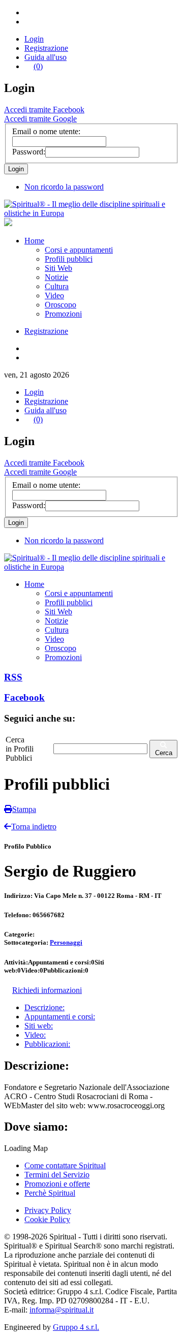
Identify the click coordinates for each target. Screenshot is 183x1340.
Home (34, 240)
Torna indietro (33, 826)
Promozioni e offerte (57, 1183)
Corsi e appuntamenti (79, 249)
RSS (13, 677)
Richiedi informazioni (47, 990)
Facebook (24, 697)
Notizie (56, 277)
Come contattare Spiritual (65, 1165)
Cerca (163, 753)
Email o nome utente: (46, 131)
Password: (28, 151)
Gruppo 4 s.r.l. (76, 1327)
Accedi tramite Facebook (44, 109)
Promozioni (63, 313)
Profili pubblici (69, 259)
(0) (38, 66)
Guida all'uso (45, 57)
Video (54, 295)
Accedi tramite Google (40, 118)
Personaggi (66, 942)
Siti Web (58, 268)
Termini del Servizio (56, 1174)
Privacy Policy (47, 1210)
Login (34, 39)
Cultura (57, 286)
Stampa (24, 809)
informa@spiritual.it (61, 1309)
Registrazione (46, 48)
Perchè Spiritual (49, 1193)
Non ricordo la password (64, 186)
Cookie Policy (47, 1219)
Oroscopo (60, 304)
